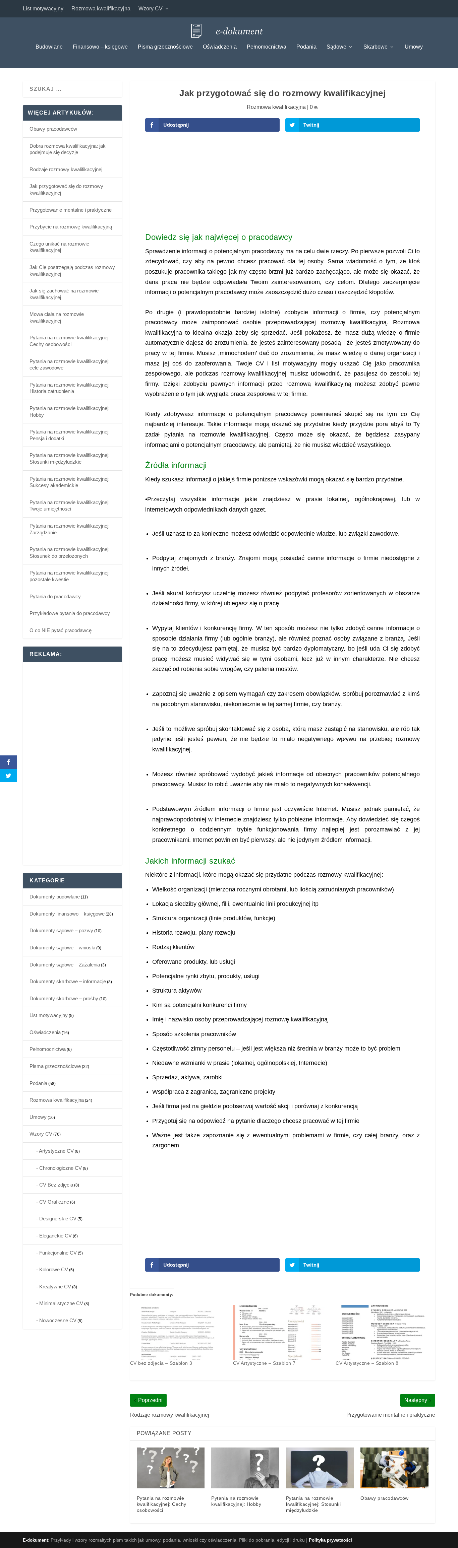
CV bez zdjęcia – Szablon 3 (161, 1363)
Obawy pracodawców (384, 1498)
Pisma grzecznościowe (165, 47)
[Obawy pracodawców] (394, 1468)
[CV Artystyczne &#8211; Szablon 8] (384, 1332)
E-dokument (35, 1540)
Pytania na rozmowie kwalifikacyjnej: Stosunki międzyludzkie (313, 1504)
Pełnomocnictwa (266, 47)
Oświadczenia (220, 47)
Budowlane (49, 47)
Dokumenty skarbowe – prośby (64, 998)
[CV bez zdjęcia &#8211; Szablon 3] (178, 1332)
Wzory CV (150, 8)
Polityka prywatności (330, 1540)
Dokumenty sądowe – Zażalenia (65, 964)
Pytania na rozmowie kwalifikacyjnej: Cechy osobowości (161, 1504)
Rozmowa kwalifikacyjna (100, 8)
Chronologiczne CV (60, 1168)
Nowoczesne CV (57, 1320)
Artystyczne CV (56, 1151)
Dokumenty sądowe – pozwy (61, 930)
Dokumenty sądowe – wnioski (62, 947)
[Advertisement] (282, 184)
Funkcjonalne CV (58, 1253)
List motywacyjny (43, 8)
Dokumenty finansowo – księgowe (67, 914)
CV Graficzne (54, 1202)
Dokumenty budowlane (55, 896)
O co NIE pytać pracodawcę (61, 630)
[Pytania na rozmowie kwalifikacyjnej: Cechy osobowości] (171, 1468)
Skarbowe (375, 47)
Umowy (414, 47)
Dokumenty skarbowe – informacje (68, 981)
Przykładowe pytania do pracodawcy (70, 613)
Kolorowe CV (53, 1269)
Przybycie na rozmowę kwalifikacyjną (71, 226)
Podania (306, 47)
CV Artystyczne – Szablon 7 (264, 1363)
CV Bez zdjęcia (56, 1185)
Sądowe (336, 47)
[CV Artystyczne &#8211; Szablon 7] (281, 1332)
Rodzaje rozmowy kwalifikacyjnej (66, 169)
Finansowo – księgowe (100, 47)
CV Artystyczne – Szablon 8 (367, 1363)
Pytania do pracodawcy (55, 596)
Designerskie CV (57, 1218)
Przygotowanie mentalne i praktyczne (71, 210)
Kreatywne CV (55, 1286)
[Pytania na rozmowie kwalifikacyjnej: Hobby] (245, 1468)
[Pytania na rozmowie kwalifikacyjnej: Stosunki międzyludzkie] (320, 1468)
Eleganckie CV (55, 1235)
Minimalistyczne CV (61, 1303)
